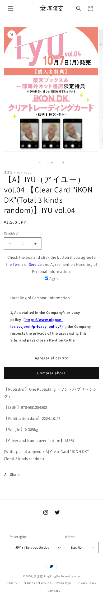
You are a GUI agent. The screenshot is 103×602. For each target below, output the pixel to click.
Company (54, 591)
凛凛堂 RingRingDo (47, 576)
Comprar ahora (51, 372)
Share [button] (15, 474)
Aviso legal (64, 583)
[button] (10, 8)
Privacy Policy (86, 583)
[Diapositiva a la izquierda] (40, 163)
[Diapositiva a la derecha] (63, 163)
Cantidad (11, 233)
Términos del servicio (37, 583)
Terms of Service (27, 264)
